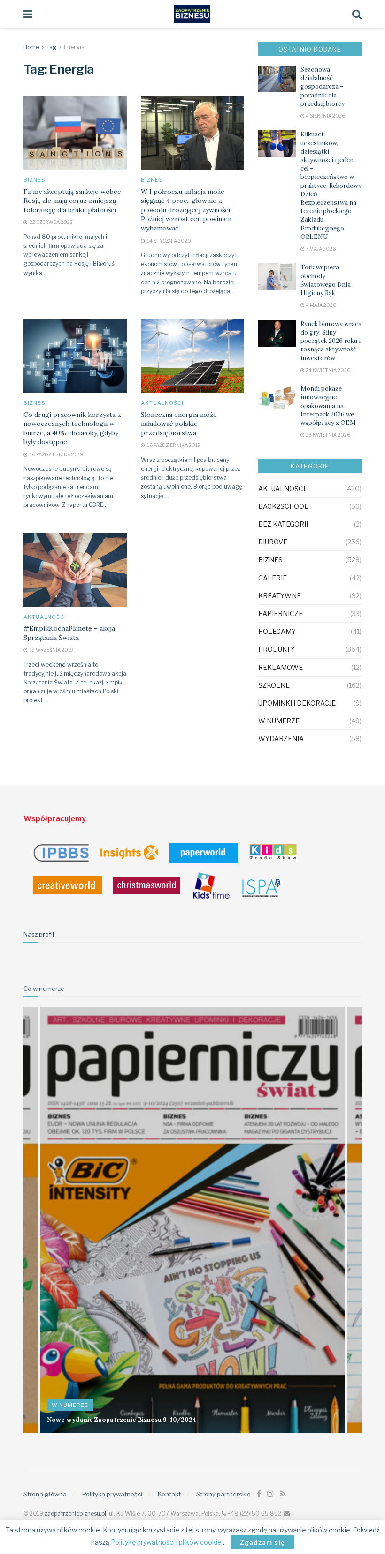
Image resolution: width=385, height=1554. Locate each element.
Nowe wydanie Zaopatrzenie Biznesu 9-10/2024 (121, 1420)
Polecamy (277, 631)
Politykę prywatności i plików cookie (167, 1542)
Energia (74, 47)
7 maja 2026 (320, 249)
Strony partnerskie (223, 1494)
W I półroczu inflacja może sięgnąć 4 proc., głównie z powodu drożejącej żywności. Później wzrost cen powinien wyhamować (186, 209)
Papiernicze (280, 613)
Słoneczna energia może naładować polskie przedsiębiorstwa (179, 423)
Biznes (34, 180)
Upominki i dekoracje (297, 703)
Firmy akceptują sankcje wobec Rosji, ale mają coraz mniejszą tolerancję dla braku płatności (72, 200)
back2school (283, 506)
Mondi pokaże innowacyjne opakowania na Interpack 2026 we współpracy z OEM (328, 406)
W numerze (279, 721)
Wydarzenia (281, 739)
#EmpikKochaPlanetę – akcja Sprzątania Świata (69, 633)
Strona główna (45, 1494)
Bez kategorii (283, 524)
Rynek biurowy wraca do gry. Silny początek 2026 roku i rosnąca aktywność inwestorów (331, 341)
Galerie (272, 578)
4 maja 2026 (320, 305)
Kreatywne (279, 596)
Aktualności (162, 403)
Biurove (272, 542)
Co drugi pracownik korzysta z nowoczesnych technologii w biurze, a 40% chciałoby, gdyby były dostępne (72, 428)
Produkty (276, 649)
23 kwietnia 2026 (327, 435)
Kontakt (169, 1494)
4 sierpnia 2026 (325, 116)
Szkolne (274, 685)
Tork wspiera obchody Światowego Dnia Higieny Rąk (325, 280)
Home (31, 47)
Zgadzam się (262, 1542)
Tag (51, 47)
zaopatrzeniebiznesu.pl (75, 1513)
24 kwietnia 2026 (327, 370)
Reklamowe (280, 667)
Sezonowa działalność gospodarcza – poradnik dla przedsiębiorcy (322, 87)
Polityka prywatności (112, 1494)
